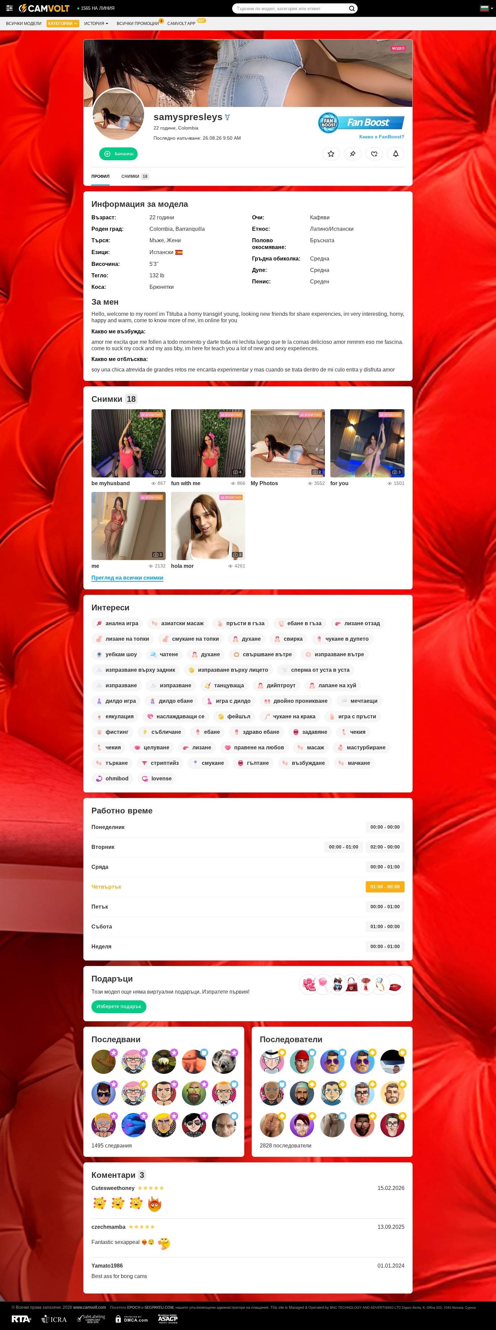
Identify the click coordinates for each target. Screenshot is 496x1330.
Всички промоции (138, 23)
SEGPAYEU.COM (158, 1307)
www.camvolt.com (89, 1307)
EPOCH (133, 1307)
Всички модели (24, 23)
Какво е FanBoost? (382, 136)
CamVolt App (181, 23)
